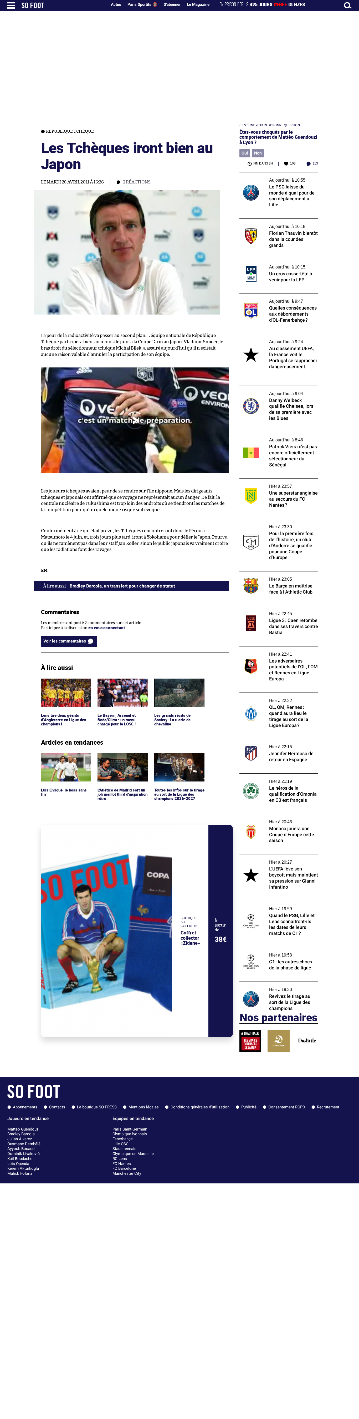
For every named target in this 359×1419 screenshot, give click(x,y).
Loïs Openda (18, 1163)
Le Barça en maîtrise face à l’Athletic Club (277, 574)
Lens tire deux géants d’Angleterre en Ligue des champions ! (64, 686)
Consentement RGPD (286, 1107)
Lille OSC (120, 1144)
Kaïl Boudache (19, 1158)
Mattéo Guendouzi (23, 1129)
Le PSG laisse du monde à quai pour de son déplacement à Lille (278, 177)
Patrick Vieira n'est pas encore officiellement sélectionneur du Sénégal (276, 436)
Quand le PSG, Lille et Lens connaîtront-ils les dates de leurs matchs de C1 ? (278, 905)
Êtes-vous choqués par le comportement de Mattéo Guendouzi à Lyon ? (278, 137)
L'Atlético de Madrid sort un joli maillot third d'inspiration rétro (120, 760)
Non (258, 153)
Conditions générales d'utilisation (200, 1107)
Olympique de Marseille (133, 1153)
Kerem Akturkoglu (23, 1168)
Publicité (249, 1107)
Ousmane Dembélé (23, 1144)
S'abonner (172, 4)
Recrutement (328, 1107)
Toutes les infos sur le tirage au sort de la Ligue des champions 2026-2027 (178, 760)
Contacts (57, 1107)
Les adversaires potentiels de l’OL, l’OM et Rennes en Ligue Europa (277, 651)
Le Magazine (198, 4)
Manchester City (126, 1173)
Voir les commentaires (64, 641)
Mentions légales (144, 1107)
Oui (245, 153)
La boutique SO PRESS (97, 1107)
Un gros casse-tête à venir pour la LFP (274, 261)
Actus (116, 4)
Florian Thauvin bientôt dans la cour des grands (276, 223)
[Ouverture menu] (11, 5)
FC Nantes (121, 1163)
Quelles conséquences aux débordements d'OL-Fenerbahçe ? (277, 298)
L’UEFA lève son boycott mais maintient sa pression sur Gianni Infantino (278, 859)
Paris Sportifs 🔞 (142, 4)
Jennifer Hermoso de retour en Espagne (276, 741)
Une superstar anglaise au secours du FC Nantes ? (276, 483)
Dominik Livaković (23, 1153)
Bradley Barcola (21, 1134)
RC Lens (119, 1158)
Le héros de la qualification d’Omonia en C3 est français (276, 778)
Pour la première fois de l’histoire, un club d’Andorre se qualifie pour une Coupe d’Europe (277, 526)
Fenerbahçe (122, 1139)
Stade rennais (124, 1148)
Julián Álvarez (19, 1139)
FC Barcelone (124, 1168)
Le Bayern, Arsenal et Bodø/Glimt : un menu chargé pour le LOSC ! (118, 686)
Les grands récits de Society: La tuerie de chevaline (172, 686)
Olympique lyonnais (129, 1134)
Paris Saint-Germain (129, 1129)
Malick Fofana (19, 1173)
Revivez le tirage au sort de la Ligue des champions (274, 986)
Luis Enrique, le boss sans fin (64, 757)
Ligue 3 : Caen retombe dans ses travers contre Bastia (275, 610)
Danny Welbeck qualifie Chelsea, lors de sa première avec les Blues (278, 390)
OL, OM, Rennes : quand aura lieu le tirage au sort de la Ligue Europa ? (277, 697)
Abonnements (25, 1107)
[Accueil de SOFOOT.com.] (63, 5)
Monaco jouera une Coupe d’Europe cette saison (277, 818)
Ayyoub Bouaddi (21, 1148)
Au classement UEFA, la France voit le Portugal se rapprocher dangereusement (276, 338)
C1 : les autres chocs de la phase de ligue (275, 950)
